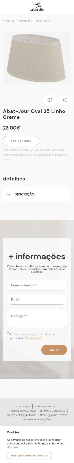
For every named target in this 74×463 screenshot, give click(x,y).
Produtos (8, 20)
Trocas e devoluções (22, 410)
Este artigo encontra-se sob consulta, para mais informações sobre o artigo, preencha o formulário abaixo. (35, 154)
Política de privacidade (21, 415)
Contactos (23, 406)
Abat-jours (43, 20)
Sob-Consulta (21, 141)
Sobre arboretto (45, 406)
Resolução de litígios (53, 415)
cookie (15, 447)
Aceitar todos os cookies (29, 455)
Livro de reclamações (37, 419)
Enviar (54, 350)
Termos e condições (52, 410)
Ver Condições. (34, 338)
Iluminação (25, 20)
